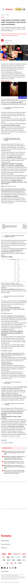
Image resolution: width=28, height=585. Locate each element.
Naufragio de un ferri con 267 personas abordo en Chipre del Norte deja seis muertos (9, 227)
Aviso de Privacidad (6, 571)
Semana (3, 14)
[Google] (2, 568)
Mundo (7, 14)
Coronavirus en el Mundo (7, 442)
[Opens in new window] (4, 568)
